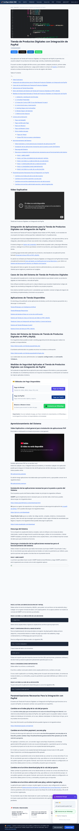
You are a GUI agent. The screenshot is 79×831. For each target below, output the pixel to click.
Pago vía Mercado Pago (22, 123)
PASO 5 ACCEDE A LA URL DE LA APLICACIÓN (30, 169)
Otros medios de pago (21, 131)
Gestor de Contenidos (29, 244)
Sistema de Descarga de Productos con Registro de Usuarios (28, 263)
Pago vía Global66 (20, 120)
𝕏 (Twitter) (22, 52)
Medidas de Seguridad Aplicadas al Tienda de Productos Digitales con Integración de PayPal (40, 93)
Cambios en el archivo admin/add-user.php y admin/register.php (34, 184)
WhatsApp (38, 52)
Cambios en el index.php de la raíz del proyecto (29, 176)
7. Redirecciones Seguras (22, 113)
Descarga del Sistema (21, 149)
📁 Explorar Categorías (61, 815)
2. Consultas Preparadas (22, 100)
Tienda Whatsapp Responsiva (19, 310)
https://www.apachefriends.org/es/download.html (26, 503)
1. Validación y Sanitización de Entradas (26, 97)
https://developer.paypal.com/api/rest (22, 726)
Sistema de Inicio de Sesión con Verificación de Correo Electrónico (41, 787)
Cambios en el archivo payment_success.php (28, 179)
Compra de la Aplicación (20, 117)
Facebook (14, 52)
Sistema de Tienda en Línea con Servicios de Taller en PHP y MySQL (30, 318)
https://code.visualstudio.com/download (23, 524)
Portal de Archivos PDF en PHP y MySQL (27, 255)
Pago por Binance (20, 126)
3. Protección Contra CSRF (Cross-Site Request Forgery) (31, 102)
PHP (53, 2)
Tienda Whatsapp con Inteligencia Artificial (23, 307)
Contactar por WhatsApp (54, 406)
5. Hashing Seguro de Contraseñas (25, 108)
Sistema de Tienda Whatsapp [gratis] (21, 325)
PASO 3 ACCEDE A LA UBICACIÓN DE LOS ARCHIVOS (32, 161)
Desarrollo (47, 2)
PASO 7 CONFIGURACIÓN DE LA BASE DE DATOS (31, 164)
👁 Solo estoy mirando (64, 819)
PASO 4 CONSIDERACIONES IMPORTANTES (30, 166)
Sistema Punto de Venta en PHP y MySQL (23, 329)
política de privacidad (10, 829)
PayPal (54, 67)
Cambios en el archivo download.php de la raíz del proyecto (32, 181)
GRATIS (25, 2)
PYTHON (58, 2)
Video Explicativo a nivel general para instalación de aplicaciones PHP (35, 144)
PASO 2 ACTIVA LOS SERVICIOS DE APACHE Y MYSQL (32, 158)
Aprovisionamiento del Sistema (22, 140)
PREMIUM (31, 2)
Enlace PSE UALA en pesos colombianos (29, 137)
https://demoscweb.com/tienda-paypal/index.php (25, 346)
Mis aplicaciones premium (18, 483)
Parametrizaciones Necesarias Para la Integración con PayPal (31, 172)
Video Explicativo (18, 80)
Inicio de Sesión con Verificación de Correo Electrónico (41, 261)
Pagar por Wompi (58, 389)
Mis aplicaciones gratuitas (18, 474)
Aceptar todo (69, 827)
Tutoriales (39, 2)
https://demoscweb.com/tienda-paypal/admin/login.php (27, 353)
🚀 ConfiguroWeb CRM (9, 2)
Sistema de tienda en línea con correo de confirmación (27, 314)
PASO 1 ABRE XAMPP (23, 155)
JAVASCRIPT (66, 2)
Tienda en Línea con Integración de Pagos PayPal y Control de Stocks (31, 321)
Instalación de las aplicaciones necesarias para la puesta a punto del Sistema (37, 146)
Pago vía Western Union (22, 128)
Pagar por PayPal (58, 397)
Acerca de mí (74, 2)
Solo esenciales (58, 827)
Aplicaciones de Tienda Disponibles (23, 88)
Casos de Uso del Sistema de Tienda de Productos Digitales (30, 85)
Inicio (12, 7)
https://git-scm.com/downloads (20, 512)
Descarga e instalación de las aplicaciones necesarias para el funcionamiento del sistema (41, 152)
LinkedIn (30, 52)
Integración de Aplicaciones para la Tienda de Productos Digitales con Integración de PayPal (40, 82)
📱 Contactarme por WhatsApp (64, 811)
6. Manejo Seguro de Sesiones (24, 111)
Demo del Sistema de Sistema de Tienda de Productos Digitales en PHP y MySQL (36, 91)
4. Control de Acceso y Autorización (25, 105)
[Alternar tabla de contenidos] (12, 76)
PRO (20, 2)
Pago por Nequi (21, 134)
